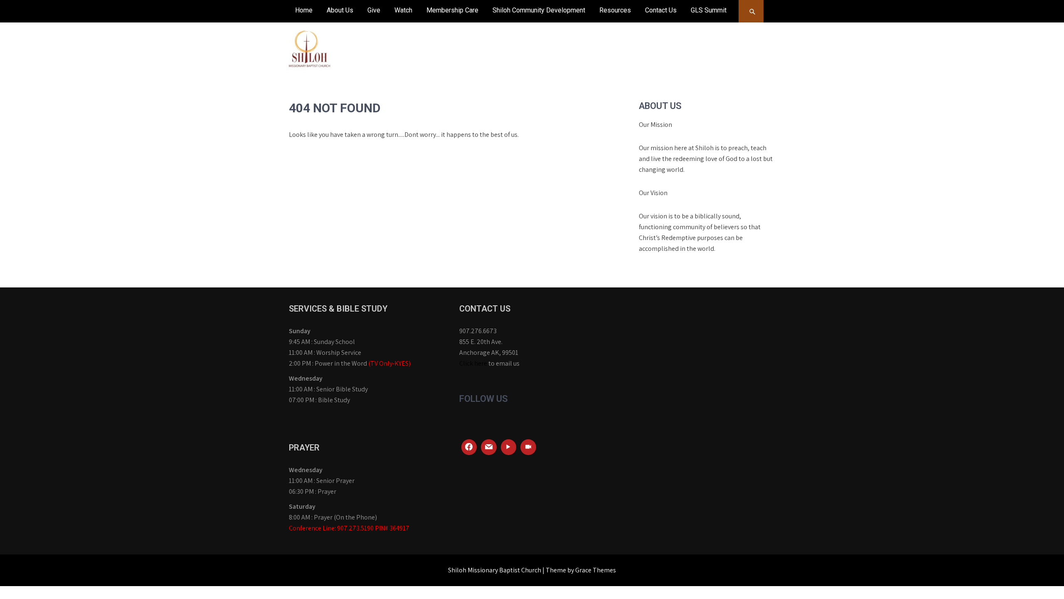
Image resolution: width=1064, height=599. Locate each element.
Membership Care (452, 10)
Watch (403, 10)
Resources (615, 10)
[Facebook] (469, 447)
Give (373, 10)
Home (304, 10)
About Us (340, 10)
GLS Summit (709, 10)
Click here (473, 363)
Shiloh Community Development (539, 10)
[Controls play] (509, 447)
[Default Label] (489, 447)
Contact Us (661, 10)
